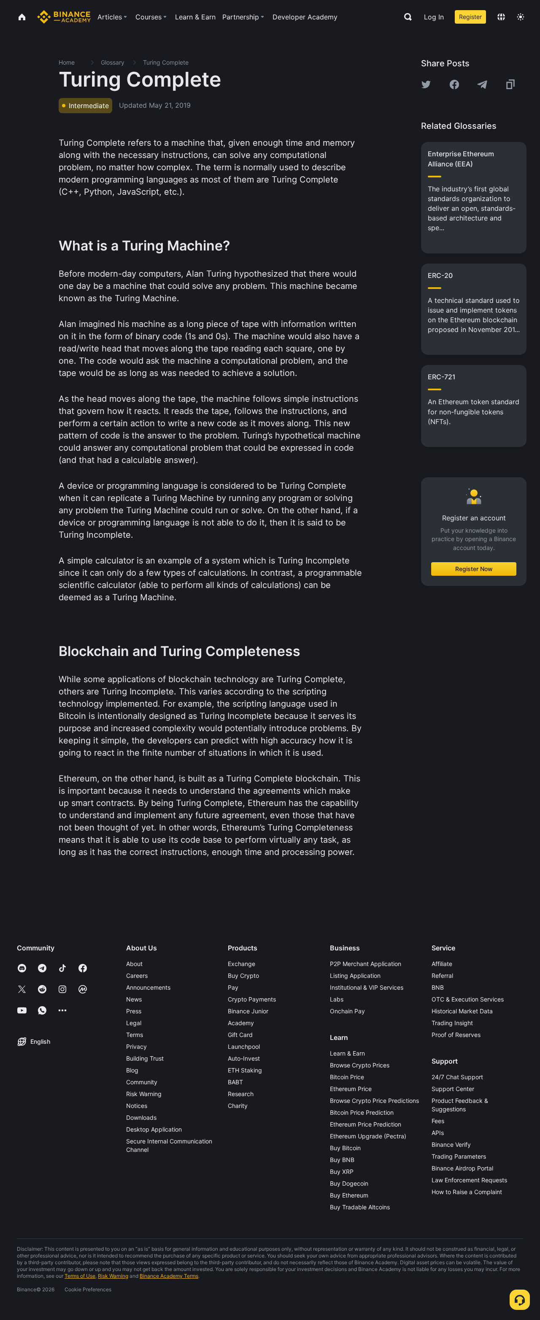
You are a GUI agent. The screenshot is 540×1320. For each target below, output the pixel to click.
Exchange (241, 963)
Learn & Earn (347, 1053)
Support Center (453, 1088)
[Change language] (501, 16)
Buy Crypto (243, 975)
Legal (133, 1022)
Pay (233, 987)
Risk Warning (144, 1093)
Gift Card (240, 1034)
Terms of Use (80, 1276)
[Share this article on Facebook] (454, 84)
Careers (137, 975)
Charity (238, 1105)
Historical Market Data (462, 1011)
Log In (434, 17)
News (134, 999)
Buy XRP (342, 1171)
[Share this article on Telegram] (482, 84)
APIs (438, 1132)
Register (470, 16)
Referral (442, 975)
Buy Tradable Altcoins (360, 1207)
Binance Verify (451, 1144)
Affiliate (442, 963)
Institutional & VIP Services (366, 987)
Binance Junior (248, 1011)
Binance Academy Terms (169, 1276)
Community (141, 1082)
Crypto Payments (252, 999)
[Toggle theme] (520, 16)
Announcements (148, 987)
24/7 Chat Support (457, 1076)
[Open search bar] (405, 16)
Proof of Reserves (456, 1034)
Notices (136, 1105)
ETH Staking (245, 1070)
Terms (134, 1034)
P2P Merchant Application (365, 963)
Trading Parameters (459, 1156)
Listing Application (355, 975)
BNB (438, 987)
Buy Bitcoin (345, 1147)
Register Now (474, 568)
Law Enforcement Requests (469, 1180)
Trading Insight (452, 1022)
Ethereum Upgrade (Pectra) (368, 1136)
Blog (132, 1070)
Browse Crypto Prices (359, 1065)
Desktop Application (154, 1129)
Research (241, 1093)
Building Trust (145, 1058)
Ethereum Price (351, 1088)
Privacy (136, 1046)
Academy (241, 1022)
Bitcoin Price (347, 1076)
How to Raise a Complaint (467, 1191)
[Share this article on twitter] (426, 84)
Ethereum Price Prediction (365, 1124)
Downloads (141, 1117)
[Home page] (64, 17)
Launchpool (244, 1046)
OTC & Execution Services (468, 999)
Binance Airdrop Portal (462, 1168)
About (134, 963)
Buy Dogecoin (349, 1183)
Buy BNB (342, 1159)
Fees (438, 1120)
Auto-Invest (244, 1058)
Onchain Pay (347, 1011)
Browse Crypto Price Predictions (374, 1100)
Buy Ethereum (349, 1195)
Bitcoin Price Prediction (362, 1112)
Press (133, 1011)
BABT (235, 1082)
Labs (336, 999)
